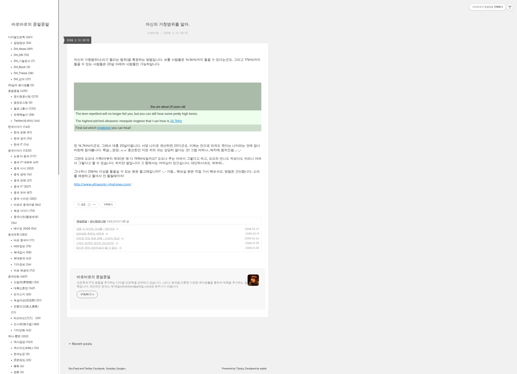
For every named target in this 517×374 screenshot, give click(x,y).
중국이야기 (20, 150)
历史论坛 (22, 360)
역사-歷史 (18, 336)
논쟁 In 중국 (24, 156)
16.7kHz (176, 121)
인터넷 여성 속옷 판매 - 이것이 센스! (98, 238)
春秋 (18, 366)
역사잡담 (23, 342)
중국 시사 (23, 168)
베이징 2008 (25, 228)
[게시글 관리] (94, 205)
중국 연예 (22, 180)
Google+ (121, 368)
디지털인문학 (20, 37)
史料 (18, 372)
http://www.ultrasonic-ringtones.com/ (102, 184)
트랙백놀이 (23, 114)
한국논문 (21, 354)
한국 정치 (22, 138)
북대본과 (22, 258)
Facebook (99, 368)
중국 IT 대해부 (25, 162)
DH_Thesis (23, 73)
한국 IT (21, 144)
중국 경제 (22, 174)
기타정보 (22, 264)
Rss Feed (74, 368)
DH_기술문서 (24, 61)
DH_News (23, 48)
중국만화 (17, 276)
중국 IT (22, 186)
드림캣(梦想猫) (26, 282)
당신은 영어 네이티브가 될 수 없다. (97, 247)
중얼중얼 (18, 90)
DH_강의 (22, 79)
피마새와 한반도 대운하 (90, 233)
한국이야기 (19, 126)
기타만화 (22, 330)
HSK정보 (22, 246)
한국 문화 (22, 132)
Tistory (240, 368)
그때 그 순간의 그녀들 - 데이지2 (95, 228)
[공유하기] (89, 205)
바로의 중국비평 (27, 204)
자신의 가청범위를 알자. (168, 24)
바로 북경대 (24, 270)
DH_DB (21, 55)
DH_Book (21, 67)
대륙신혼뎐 (24, 288)
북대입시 (22, 252)
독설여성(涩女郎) (27, 300)
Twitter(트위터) (26, 120)
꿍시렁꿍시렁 (25, 96)
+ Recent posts (80, 344)
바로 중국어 (23, 240)
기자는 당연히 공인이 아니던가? (95, 243)
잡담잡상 (22, 42)
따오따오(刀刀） (27, 318)
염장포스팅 (23, 102)
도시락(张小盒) (26, 324)
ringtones (104, 128)
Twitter (88, 368)
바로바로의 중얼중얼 (30, 24)
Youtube (110, 368)
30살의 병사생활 (21, 85)
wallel (263, 368)
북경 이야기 (24, 210)
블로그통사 (24, 108)
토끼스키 (22, 294)
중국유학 (17, 234)
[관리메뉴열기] (510, 7)
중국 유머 (22, 192)
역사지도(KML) (26, 348)
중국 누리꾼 (25, 198)
